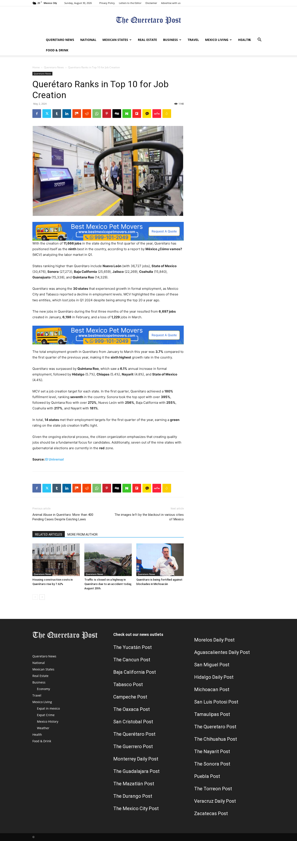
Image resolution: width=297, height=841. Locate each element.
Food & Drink (57, 50)
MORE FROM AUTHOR (82, 534)
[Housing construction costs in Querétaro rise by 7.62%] (56, 559)
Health (244, 40)
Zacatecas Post (211, 813)
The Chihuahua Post (215, 739)
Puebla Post (207, 776)
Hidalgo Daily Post (214, 677)
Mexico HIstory (47, 721)
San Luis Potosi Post (216, 702)
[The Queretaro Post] (148, 21)
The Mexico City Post (136, 808)
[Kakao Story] (146, 113)
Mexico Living (216, 40)
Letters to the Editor (130, 3)
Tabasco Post (128, 684)
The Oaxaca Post (131, 709)
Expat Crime (46, 715)
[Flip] (136, 113)
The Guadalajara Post (136, 771)
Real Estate (147, 40)
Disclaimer (151, 3)
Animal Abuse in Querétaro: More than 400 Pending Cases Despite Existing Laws (62, 517)
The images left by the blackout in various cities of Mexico (149, 517)
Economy (43, 689)
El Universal (54, 459)
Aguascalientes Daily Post (222, 652)
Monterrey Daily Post (135, 759)
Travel (193, 40)
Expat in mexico (48, 708)
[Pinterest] (106, 113)
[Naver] (126, 113)
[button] (259, 40)
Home (36, 67)
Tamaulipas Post (212, 714)
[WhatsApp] (96, 113)
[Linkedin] (66, 113)
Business (170, 40)
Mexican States (115, 40)
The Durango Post (132, 796)
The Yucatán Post (132, 647)
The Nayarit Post (212, 751)
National (88, 40)
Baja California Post (134, 672)
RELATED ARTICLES (48, 534)
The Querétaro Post (134, 734)
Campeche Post (130, 697)
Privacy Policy (107, 3)
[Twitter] (250, 40)
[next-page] (42, 597)
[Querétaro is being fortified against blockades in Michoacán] (160, 559)
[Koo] (166, 113)
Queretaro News (60, 40)
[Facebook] (36, 113)
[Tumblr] (56, 113)
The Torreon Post (213, 788)
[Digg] (116, 113)
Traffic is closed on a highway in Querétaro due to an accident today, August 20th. (108, 584)
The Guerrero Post (133, 746)
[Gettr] (156, 113)
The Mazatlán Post (133, 783)
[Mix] (76, 113)
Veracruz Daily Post (215, 801)
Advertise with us (170, 3)
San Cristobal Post (133, 721)
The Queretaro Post (215, 726)
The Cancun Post (131, 659)
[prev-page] (35, 597)
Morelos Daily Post (214, 640)
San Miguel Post (211, 664)
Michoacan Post (211, 689)
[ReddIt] (86, 113)
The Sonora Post (212, 764)
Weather (43, 728)
